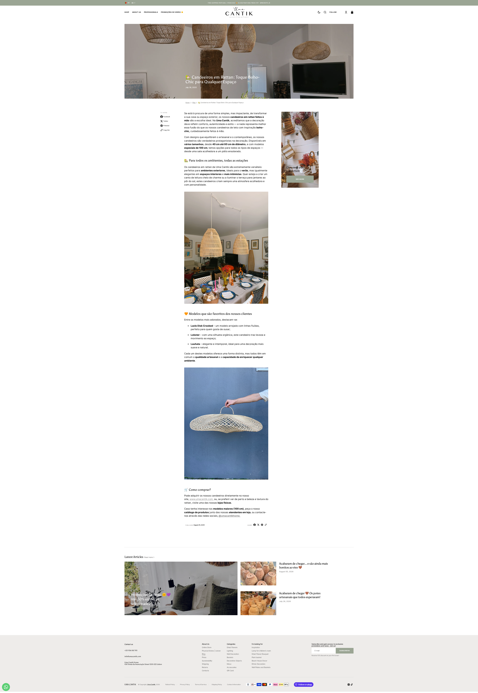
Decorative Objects (234, 661)
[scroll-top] (473, 688)
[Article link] (181, 588)
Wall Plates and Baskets (261, 667)
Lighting (230, 651)
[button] (325, 12)
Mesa (229, 664)
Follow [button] (333, 12)
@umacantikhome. (229, 515)
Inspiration (256, 647)
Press (204, 657)
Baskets (230, 657)
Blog (193, 102)
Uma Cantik (151, 684)
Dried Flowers (232, 647)
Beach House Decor (259, 661)
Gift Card (230, 670)
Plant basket (257, 657)
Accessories (232, 667)
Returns (205, 667)
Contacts (205, 670)
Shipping (205, 664)
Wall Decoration (233, 654)
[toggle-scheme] (319, 12)
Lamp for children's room (261, 651)
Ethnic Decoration (258, 664)
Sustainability (207, 661)
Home (187, 102)
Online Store (206, 647)
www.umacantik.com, (201, 499)
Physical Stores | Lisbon (211, 651)
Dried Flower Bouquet (260, 654)
